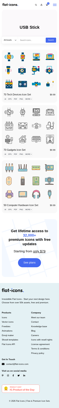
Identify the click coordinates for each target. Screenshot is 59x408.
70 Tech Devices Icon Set (17, 94)
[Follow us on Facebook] (13, 375)
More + (28, 99)
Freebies (6, 326)
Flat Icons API (8, 344)
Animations (7, 331)
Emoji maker (8, 335)
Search (51, 40)
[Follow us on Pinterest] (2, 375)
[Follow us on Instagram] (8, 375)
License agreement (40, 344)
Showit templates (10, 339)
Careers (35, 335)
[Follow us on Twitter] (19, 375)
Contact (35, 322)
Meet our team (38, 317)
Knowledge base (39, 326)
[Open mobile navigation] (55, 5)
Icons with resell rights (41, 339)
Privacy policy (37, 353)
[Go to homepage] (10, 4)
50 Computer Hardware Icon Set (21, 205)
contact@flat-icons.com (17, 364)
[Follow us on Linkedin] (24, 375)
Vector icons (7, 322)
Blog (33, 331)
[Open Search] (36, 4)
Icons (4, 317)
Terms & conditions (40, 348)
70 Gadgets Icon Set (14, 150)
